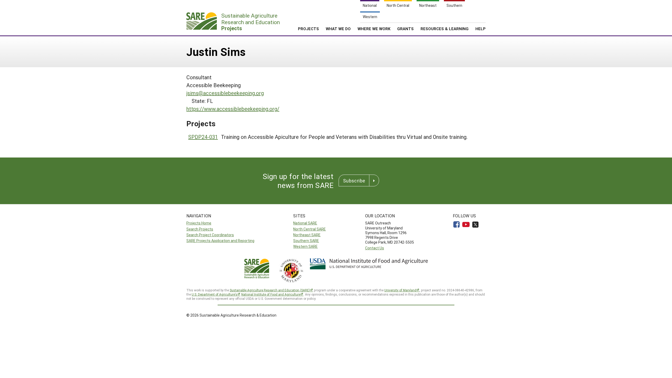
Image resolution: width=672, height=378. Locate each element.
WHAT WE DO (338, 28)
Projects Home (198, 222)
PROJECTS (308, 28)
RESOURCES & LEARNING (445, 28)
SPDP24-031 (203, 136)
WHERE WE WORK (374, 28)
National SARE (305, 222)
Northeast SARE (307, 234)
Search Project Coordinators (210, 234)
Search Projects (199, 229)
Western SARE (305, 246)
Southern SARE (306, 240)
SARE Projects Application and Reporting (220, 240)
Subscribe (354, 180)
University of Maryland (400, 290)
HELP (480, 28)
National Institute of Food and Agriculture (270, 294)
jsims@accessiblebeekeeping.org (225, 93)
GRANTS (405, 28)
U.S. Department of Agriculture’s (214, 294)
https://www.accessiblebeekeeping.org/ (232, 108)
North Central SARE (309, 229)
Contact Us (374, 247)
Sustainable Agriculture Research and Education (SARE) (270, 290)
